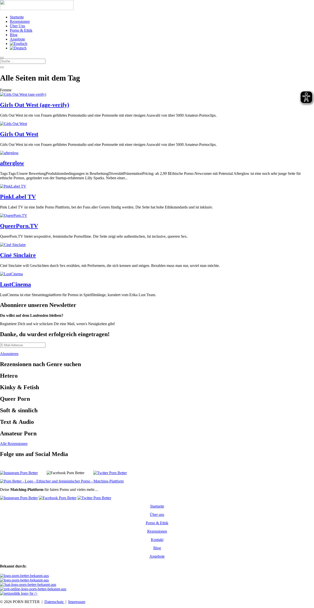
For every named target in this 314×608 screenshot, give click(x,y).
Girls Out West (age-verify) (34, 105)
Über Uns (17, 26)
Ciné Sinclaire (18, 255)
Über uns (157, 514)
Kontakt (157, 540)
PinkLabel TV (18, 196)
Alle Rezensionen (13, 444)
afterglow (12, 163)
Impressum (76, 602)
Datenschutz (54, 602)
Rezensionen (20, 21)
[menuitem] (18, 43)
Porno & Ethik (21, 30)
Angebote (17, 39)
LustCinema (15, 284)
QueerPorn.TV (19, 226)
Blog (13, 35)
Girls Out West (19, 134)
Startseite (17, 17)
